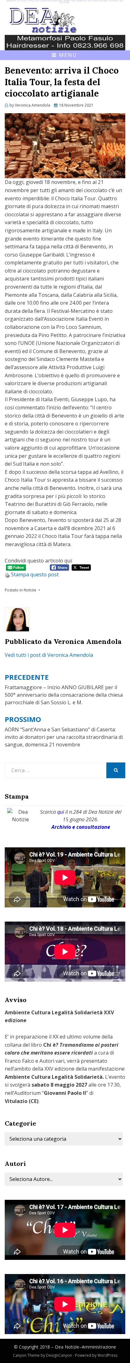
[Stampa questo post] (7, 574)
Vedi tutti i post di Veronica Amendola (49, 654)
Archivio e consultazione (80, 826)
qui (60, 811)
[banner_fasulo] (65, 41)
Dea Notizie (67, 1347)
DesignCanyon (59, 1355)
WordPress (107, 1355)
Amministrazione (99, 1347)
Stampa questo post (35, 574)
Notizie (30, 590)
